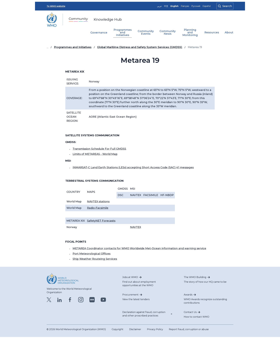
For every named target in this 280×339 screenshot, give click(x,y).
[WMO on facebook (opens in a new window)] (70, 299)
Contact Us (190, 312)
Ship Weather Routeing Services (95, 259)
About (229, 32)
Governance (98, 32)
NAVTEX (135, 227)
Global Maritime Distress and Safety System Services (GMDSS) (139, 47)
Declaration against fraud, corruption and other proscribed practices (143, 314)
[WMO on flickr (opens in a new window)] (92, 299)
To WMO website (56, 6)
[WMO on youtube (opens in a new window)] (103, 299)
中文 (166, 6)
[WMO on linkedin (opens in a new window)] (59, 299)
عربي (159, 6)
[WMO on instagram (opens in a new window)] (81, 299)
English (174, 6)
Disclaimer (135, 329)
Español (207, 6)
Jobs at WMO (130, 277)
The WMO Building (195, 277)
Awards (188, 294)
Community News (168, 32)
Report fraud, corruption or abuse (189, 329)
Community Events (146, 32)
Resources (211, 32)
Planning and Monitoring (190, 33)
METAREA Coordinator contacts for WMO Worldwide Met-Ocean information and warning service (139, 248)
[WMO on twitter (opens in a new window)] (49, 299)
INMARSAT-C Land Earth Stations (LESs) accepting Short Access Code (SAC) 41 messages (133, 167)
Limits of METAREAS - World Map (95, 154)
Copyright (117, 329)
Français (185, 6)
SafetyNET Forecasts (101, 220)
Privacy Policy (155, 329)
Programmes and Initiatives (123, 33)
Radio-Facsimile (97, 208)
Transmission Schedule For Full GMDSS (99, 148)
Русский (195, 6)
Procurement (130, 294)
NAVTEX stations (98, 201)
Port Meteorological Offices (91, 253)
